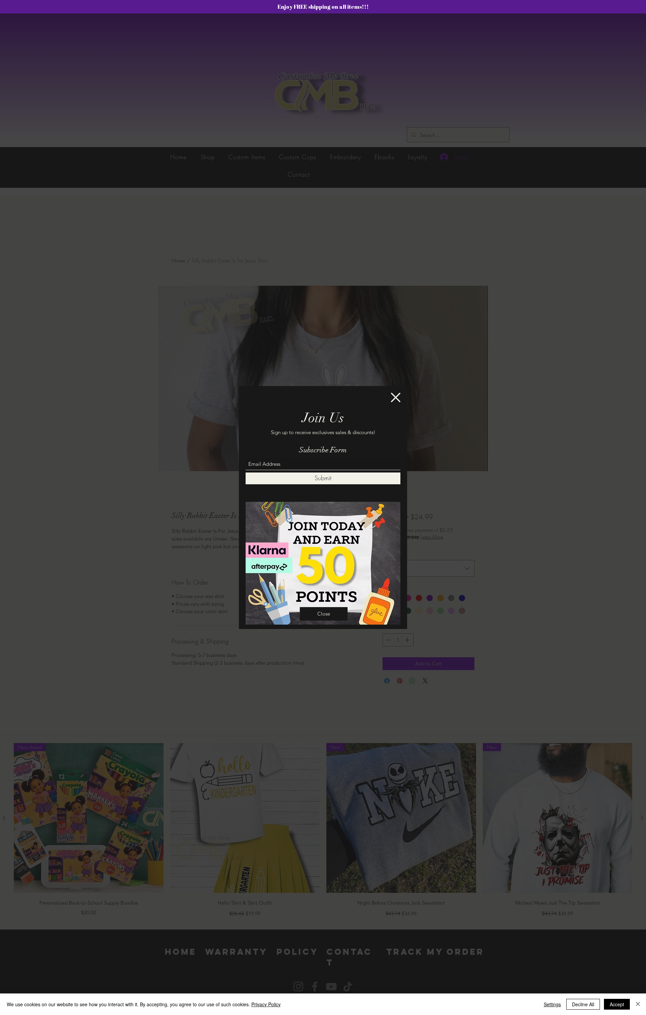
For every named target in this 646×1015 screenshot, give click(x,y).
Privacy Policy (266, 1004)
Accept (617, 1004)
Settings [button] (552, 1004)
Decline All (583, 1004)
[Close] (638, 1004)
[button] (395, 397)
